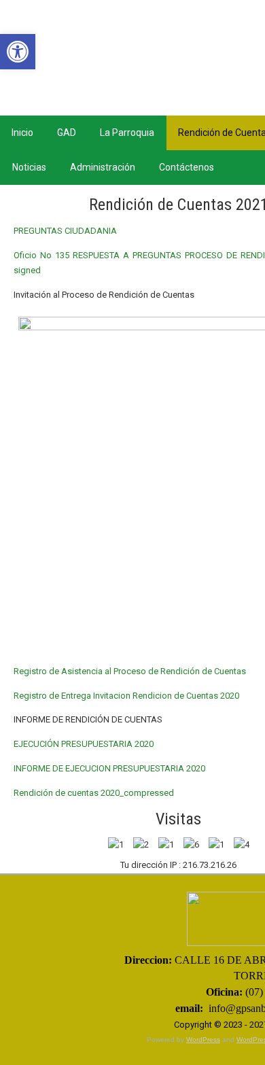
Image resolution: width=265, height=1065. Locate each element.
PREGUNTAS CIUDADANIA (65, 231)
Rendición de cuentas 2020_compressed (94, 793)
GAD (66, 132)
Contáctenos (186, 167)
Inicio (22, 132)
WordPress (203, 1039)
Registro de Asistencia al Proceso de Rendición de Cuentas (130, 671)
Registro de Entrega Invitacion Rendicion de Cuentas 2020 (126, 696)
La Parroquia (127, 132)
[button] (17, 51)
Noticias (29, 167)
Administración (102, 167)
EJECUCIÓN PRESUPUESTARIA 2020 (84, 744)
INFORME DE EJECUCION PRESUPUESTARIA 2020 (109, 768)
